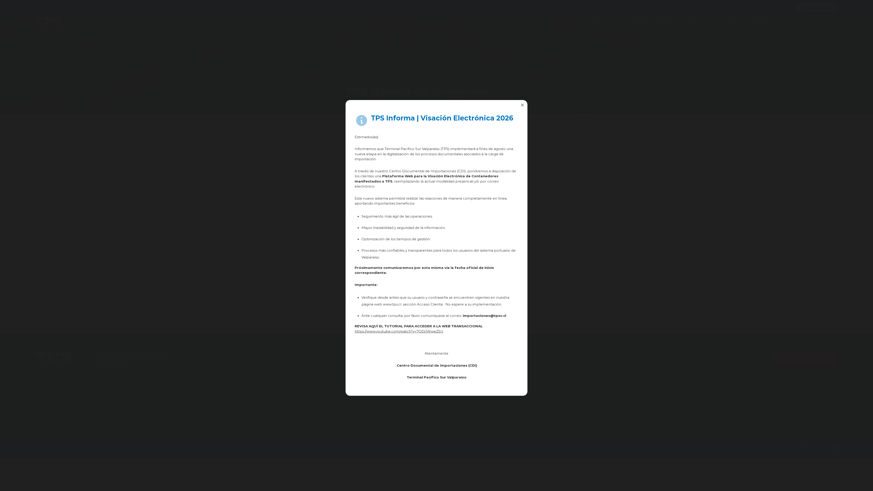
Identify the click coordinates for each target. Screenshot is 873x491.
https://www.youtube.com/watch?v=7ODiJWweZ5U (399, 331)
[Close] (522, 105)
